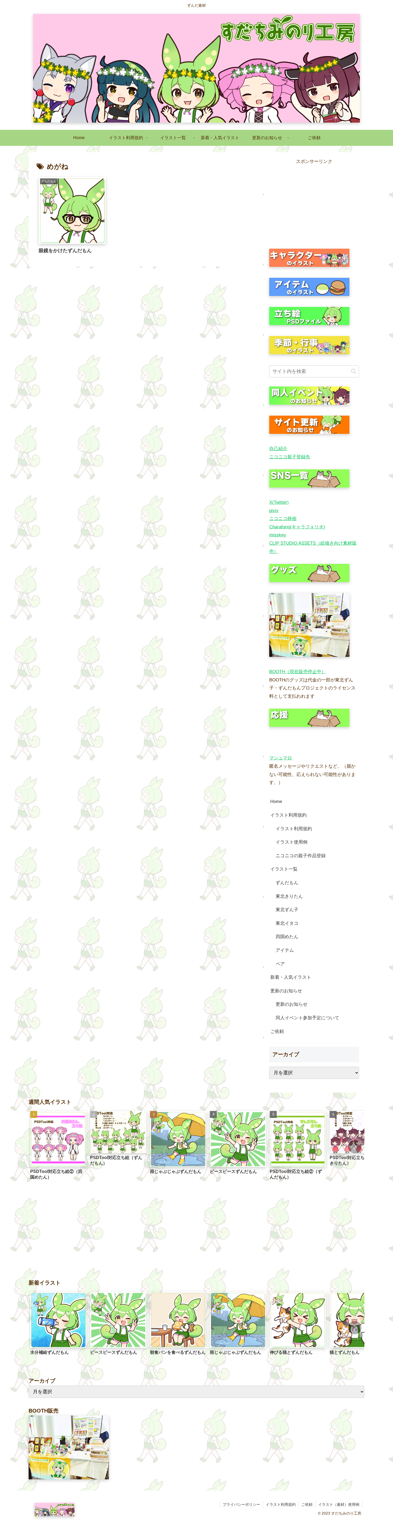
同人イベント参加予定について (307, 1017)
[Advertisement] (314, 203)
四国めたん (287, 936)
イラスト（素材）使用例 (338, 1504)
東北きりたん (289, 896)
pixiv (274, 510)
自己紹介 (278, 448)
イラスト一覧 (284, 869)
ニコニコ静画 (282, 518)
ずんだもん (287, 882)
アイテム (285, 950)
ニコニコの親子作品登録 (301, 855)
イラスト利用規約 (288, 815)
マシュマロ (280, 757)
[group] (58, 1147)
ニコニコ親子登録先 (289, 456)
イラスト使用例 (291, 842)
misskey (277, 534)
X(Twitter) (279, 502)
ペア (280, 963)
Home (276, 801)
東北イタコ (287, 923)
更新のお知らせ (286, 990)
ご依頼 (277, 1031)
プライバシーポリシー (241, 1504)
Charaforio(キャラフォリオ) (297, 526)
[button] (353, 371)
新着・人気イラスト (290, 977)
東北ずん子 (287, 909)
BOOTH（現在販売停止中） (297, 671)
